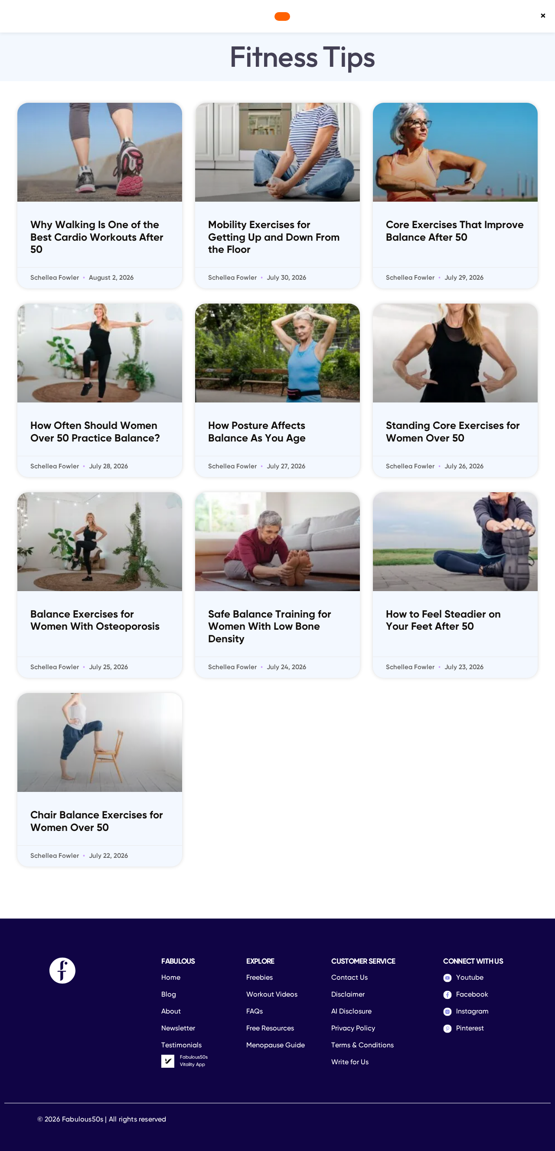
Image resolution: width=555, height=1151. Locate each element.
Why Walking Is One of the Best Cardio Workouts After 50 (96, 237)
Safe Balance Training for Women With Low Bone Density (269, 627)
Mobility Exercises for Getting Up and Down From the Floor (274, 237)
